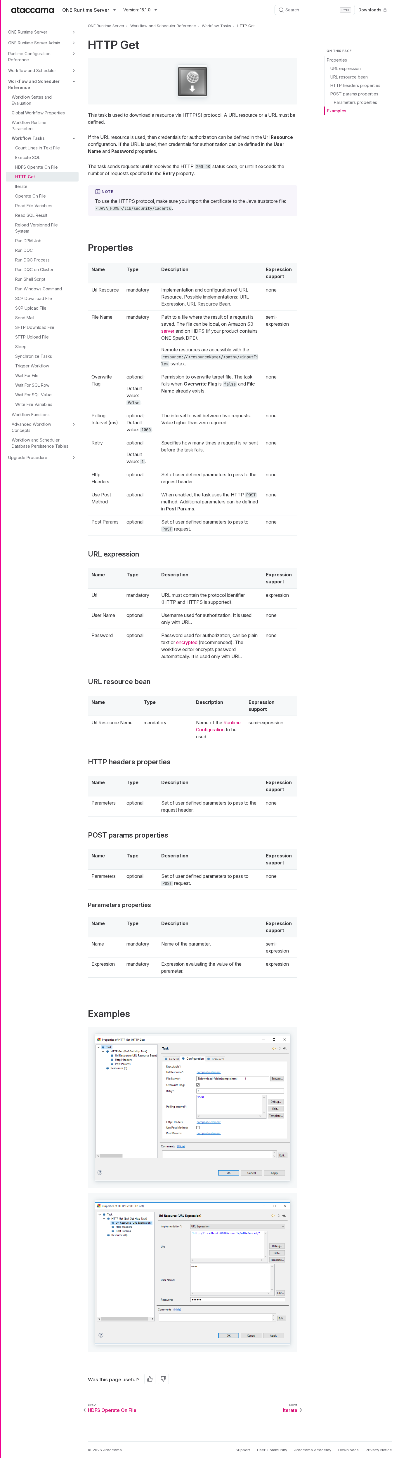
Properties (337, 59)
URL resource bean (349, 76)
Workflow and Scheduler (32, 70)
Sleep (21, 346)
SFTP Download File (34, 327)
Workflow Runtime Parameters (29, 125)
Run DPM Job (28, 240)
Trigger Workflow (32, 365)
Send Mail (24, 317)
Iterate (21, 186)
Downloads (369, 9)
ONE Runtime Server (27, 31)
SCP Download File (33, 298)
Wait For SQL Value (33, 394)
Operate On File (30, 195)
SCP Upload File (30, 308)
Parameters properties (355, 102)
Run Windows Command (38, 288)
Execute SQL (27, 157)
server (167, 331)
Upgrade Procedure (27, 457)
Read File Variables (33, 205)
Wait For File (27, 375)
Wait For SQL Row (32, 385)
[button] (192, 81)
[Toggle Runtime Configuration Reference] (73, 53)
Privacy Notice (379, 1449)
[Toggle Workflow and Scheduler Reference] (73, 81)
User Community (272, 1449)
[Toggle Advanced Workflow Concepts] (73, 424)
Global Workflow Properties (38, 112)
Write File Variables (33, 404)
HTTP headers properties (355, 85)
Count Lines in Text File (37, 147)
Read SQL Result (31, 215)
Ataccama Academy (312, 1449)
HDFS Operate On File (36, 167)
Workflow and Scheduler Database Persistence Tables (40, 443)
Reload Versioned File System (36, 227)
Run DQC (24, 250)
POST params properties (354, 93)
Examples (336, 110)
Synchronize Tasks (33, 356)
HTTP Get (25, 176)
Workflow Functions (31, 414)
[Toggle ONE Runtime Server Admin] (73, 42)
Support (243, 1449)
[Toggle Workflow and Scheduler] (73, 70)
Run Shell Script (30, 279)
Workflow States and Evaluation (32, 100)
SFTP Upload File (32, 336)
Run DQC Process (32, 259)
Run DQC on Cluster (34, 269)
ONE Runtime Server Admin (34, 42)
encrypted (186, 642)
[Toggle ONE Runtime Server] (73, 32)
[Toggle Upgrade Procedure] (73, 457)
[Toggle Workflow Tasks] (73, 138)
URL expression (345, 68)
